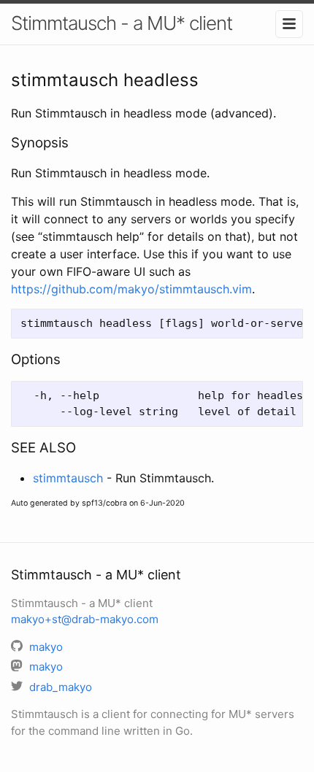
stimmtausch (68, 478)
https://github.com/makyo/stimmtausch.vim (131, 289)
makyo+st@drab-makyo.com (84, 619)
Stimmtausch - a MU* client (121, 23)
